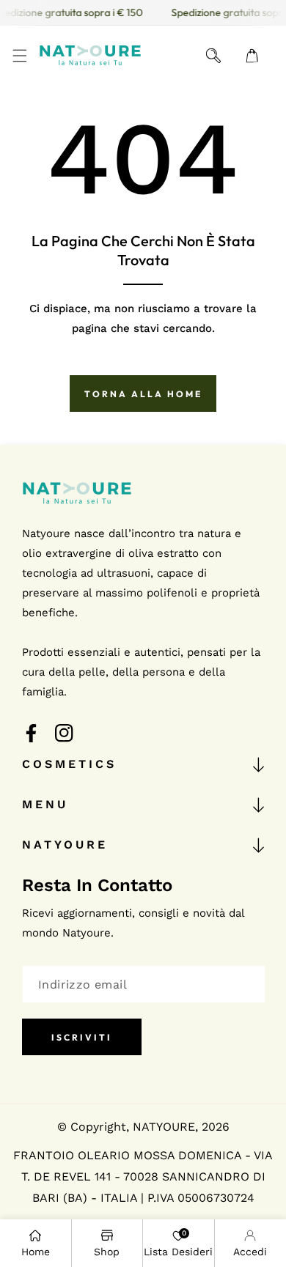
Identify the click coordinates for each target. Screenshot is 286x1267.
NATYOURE (164, 1127)
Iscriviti (81, 1037)
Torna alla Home (143, 393)
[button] (19, 55)
